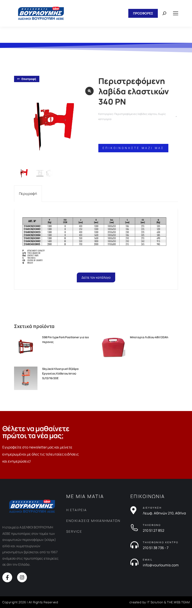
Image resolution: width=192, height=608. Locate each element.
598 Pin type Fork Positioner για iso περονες (65, 339)
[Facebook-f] (7, 577)
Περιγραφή (28, 193)
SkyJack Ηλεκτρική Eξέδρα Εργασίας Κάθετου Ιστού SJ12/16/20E (60, 373)
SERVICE (74, 531)
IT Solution (155, 602)
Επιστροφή (29, 79)
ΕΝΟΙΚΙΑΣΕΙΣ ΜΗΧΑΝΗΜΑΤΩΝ (93, 520)
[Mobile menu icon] (175, 13)
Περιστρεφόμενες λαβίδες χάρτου (135, 114)
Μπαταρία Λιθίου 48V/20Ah (149, 337)
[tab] (28, 193)
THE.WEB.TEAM (178, 602)
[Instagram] (22, 577)
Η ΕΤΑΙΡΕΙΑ (76, 510)
